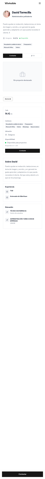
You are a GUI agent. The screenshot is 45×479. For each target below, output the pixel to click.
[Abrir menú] (40, 3)
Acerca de (8, 99)
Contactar (12, 56)
